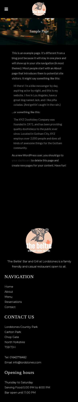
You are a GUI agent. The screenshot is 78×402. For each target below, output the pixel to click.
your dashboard (21, 160)
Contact (10, 307)
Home (9, 286)
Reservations (13, 302)
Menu (8, 296)
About (9, 291)
